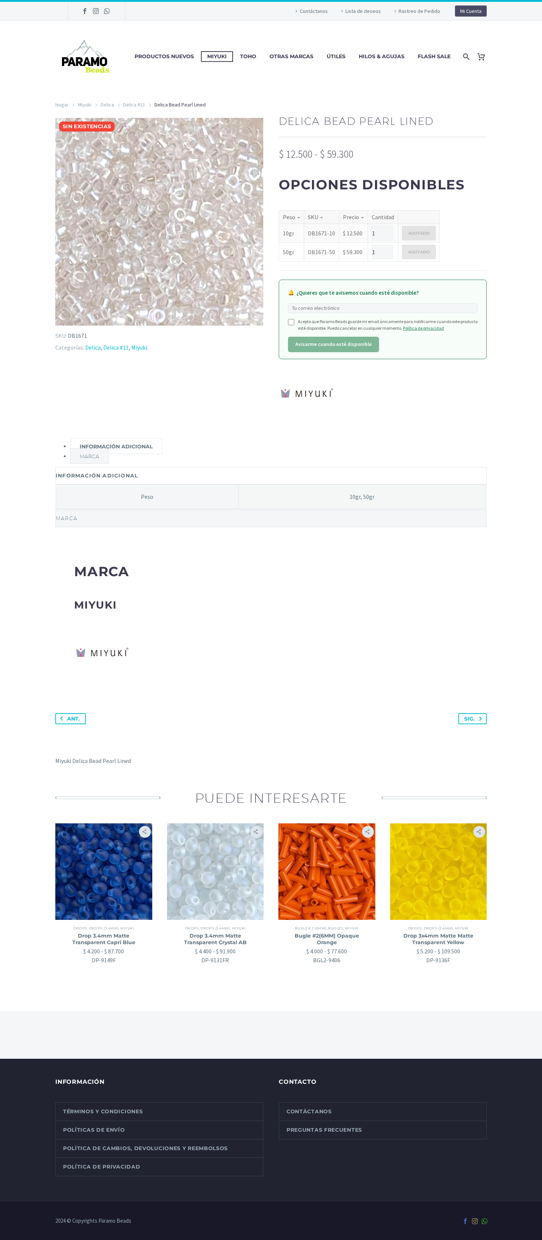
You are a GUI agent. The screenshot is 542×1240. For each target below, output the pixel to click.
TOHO (248, 56)
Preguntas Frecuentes (324, 1130)
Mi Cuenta (471, 11)
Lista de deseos (363, 11)
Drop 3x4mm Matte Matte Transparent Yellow (438, 939)
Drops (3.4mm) (104, 928)
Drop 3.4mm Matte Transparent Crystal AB (215, 939)
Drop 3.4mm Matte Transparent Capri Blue (103, 939)
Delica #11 (134, 104)
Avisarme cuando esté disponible (333, 344)
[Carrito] (484, 56)
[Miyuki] (306, 392)
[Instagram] (95, 11)
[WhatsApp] (106, 11)
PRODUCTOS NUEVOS (164, 56)
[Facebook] (84, 11)
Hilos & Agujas (381, 56)
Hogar (62, 104)
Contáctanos (314, 11)
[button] (145, 832)
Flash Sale (434, 56)
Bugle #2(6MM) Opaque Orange (327, 939)
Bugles (335, 928)
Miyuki (217, 56)
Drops (80, 928)
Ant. (73, 718)
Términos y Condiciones (103, 1111)
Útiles (336, 56)
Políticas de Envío (94, 1130)
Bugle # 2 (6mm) (311, 928)
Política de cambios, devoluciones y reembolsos (145, 1148)
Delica (107, 104)
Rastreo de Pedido (419, 11)
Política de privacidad (423, 328)
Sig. (469, 718)
